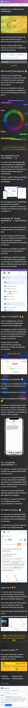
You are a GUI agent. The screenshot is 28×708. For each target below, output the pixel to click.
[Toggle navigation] (25, 1)
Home (2, 697)
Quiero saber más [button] (14, 353)
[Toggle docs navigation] (26, 5)
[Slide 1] (12, 32)
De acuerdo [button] (8, 705)
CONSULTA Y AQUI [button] (14, 666)
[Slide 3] (16, 32)
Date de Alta (14, 65)
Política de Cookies (12, 702)
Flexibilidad (12, 54)
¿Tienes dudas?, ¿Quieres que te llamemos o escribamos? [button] (14, 637)
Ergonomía (5, 683)
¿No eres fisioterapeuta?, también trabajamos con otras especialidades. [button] (14, 148)
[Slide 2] (14, 32)
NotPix (2, 704)
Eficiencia (4, 54)
